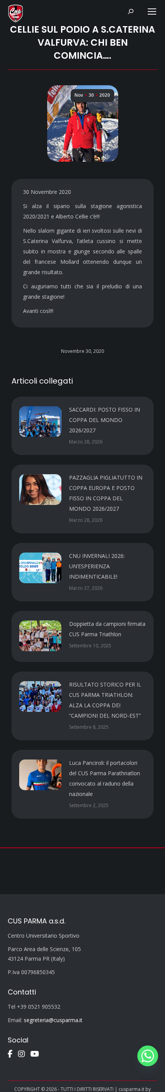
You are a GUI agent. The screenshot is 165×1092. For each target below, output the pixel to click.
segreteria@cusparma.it (53, 1020)
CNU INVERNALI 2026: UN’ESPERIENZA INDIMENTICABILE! (97, 566)
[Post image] (40, 421)
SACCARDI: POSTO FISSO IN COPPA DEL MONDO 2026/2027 (104, 420)
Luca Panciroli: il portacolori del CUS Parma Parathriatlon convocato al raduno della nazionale (104, 778)
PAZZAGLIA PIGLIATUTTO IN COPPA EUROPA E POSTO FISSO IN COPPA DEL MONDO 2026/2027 (105, 493)
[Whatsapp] (147, 1056)
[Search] (130, 11)
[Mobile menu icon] (152, 11)
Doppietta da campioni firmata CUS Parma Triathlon (107, 629)
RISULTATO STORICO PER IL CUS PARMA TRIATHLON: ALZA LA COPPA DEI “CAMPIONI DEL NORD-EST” (105, 700)
